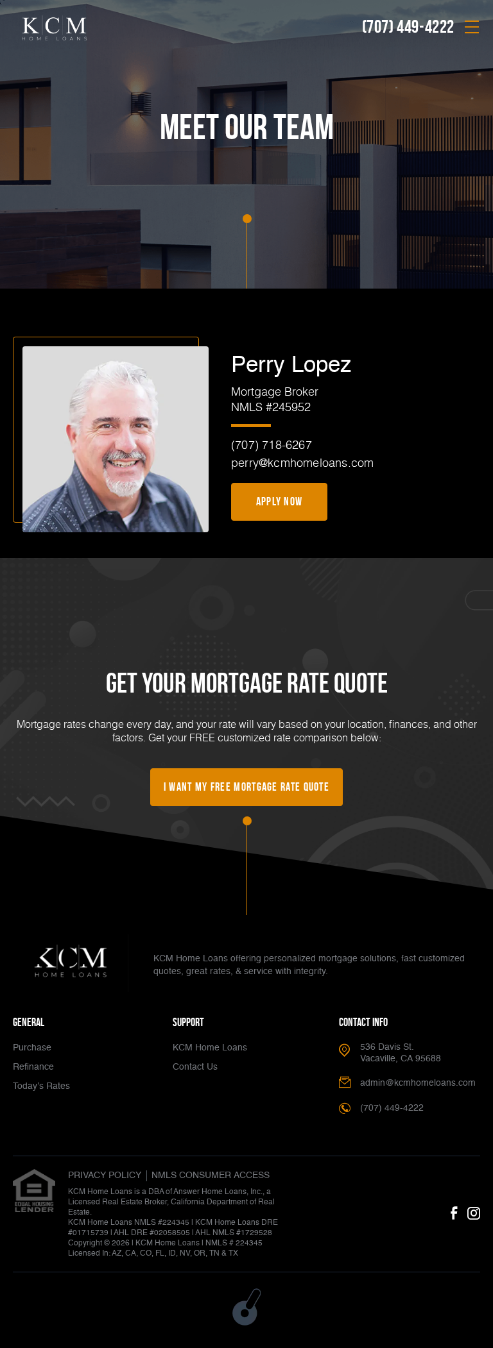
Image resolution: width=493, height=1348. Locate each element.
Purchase (32, 1047)
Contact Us (195, 1067)
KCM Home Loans (210, 1047)
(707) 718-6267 (271, 444)
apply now (279, 501)
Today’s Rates (41, 1086)
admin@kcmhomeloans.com (418, 1083)
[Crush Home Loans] (54, 28)
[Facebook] (454, 1214)
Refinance (33, 1067)
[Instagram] (473, 1214)
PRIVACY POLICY (104, 1175)
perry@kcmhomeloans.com (302, 462)
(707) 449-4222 (408, 27)
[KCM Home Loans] (70, 963)
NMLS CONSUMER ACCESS (210, 1175)
